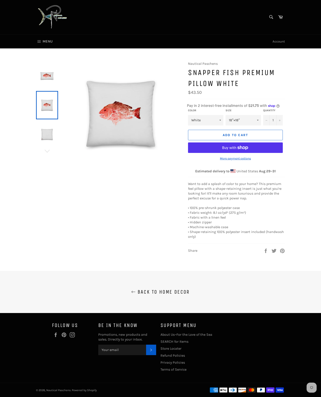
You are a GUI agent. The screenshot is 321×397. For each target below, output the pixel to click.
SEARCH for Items (174, 341)
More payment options (235, 158)
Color (192, 110)
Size (228, 110)
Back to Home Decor (163, 292)
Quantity (269, 110)
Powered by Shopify (84, 390)
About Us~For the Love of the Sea (186, 334)
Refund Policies (172, 355)
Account (279, 41)
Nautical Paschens (58, 390)
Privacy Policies (172, 362)
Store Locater (170, 348)
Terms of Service (173, 369)
